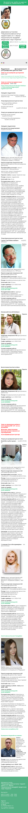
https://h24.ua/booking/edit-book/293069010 (9, 345)
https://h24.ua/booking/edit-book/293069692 (9, 401)
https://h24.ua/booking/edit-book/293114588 (9, 288)
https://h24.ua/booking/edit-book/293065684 (9, 602)
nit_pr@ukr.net (23, 42)
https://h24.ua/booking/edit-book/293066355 (9, 691)
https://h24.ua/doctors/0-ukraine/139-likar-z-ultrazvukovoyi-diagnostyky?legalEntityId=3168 (13, 77)
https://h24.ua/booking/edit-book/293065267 (9, 489)
